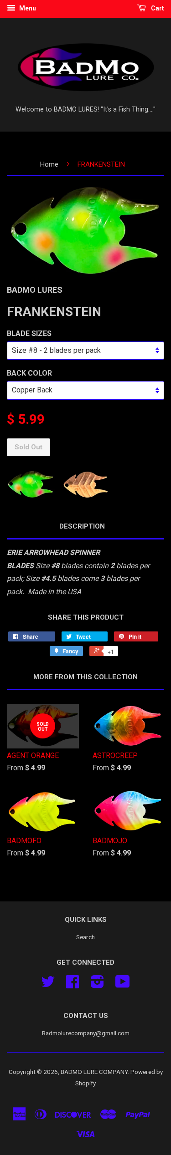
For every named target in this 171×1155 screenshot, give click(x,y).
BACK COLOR (29, 373)
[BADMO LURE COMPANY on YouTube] (122, 984)
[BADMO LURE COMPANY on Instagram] (97, 984)
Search (85, 937)
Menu (27, 8)
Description (82, 526)
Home (49, 164)
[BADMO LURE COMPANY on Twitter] (48, 984)
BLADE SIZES (29, 333)
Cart (157, 8)
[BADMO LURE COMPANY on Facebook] (72, 984)
